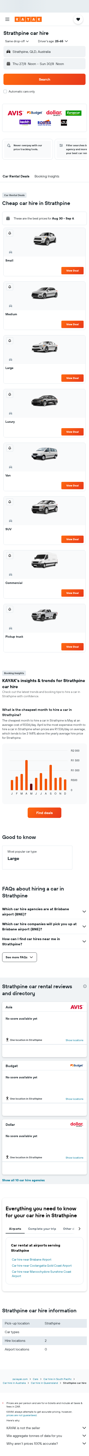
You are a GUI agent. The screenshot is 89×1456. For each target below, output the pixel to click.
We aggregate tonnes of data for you (34, 1435)
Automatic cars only (22, 91)
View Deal (72, 270)
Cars (35, 1379)
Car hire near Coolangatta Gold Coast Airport (42, 1266)
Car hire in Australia (14, 1382)
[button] (7, 19)
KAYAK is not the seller (23, 1428)
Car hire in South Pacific (57, 1379)
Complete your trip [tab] (42, 1229)
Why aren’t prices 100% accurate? (32, 1443)
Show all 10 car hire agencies (23, 1180)
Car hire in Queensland (44, 1382)
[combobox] (17, 41)
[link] (45, 813)
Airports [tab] (15, 1229)
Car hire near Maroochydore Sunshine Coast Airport (41, 1274)
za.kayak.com (20, 1379)
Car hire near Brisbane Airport (31, 1259)
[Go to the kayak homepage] (28, 19)
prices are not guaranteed (21, 1415)
